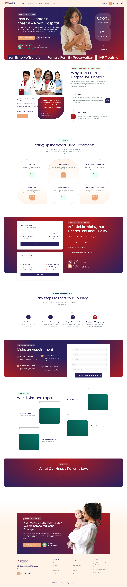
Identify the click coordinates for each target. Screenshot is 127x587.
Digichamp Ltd (71, 583)
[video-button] (38, 38)
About (53, 3)
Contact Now (40, 244)
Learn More (22, 116)
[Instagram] (114, 3)
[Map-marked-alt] (121, 3)
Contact (47, 3)
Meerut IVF (30, 3)
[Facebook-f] (110, 3)
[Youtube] (117, 3)
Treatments (39, 3)
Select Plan (40, 274)
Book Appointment (26, 37)
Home (22, 3)
